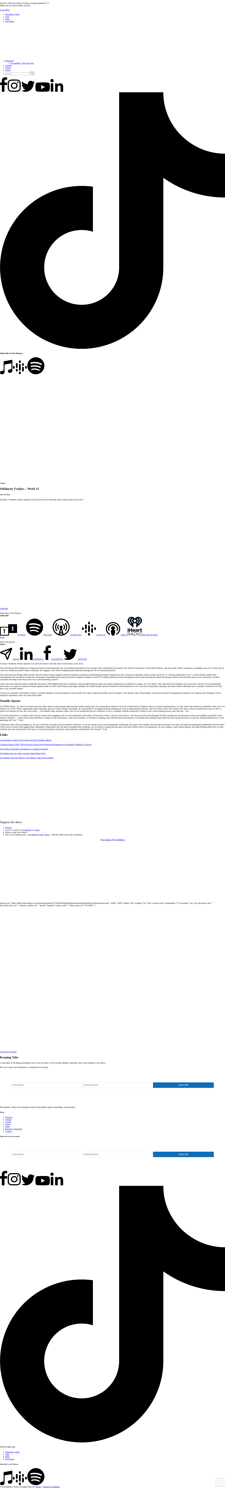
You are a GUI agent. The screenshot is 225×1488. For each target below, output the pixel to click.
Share (2, 637)
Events (8, 68)
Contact (8, 1131)
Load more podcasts (8, 1052)
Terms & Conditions (51, 1487)
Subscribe (4, 608)
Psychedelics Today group (38, 835)
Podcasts (8, 61)
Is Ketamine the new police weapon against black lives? (23, 753)
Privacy (38, 1487)
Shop (7, 19)
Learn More (5, 10)
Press (7, 1127)
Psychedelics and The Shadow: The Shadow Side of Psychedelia (26, 758)
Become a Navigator (13, 1129)
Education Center (12, 14)
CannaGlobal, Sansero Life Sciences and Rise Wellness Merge (25, 740)
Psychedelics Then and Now (22, 63)
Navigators (9, 21)
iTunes (37, 830)
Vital (7, 17)
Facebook (27, 830)
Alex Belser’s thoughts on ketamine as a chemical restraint (24, 749)
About (7, 70)
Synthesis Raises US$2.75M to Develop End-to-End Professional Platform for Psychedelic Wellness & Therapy (46, 744)
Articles (8, 65)
